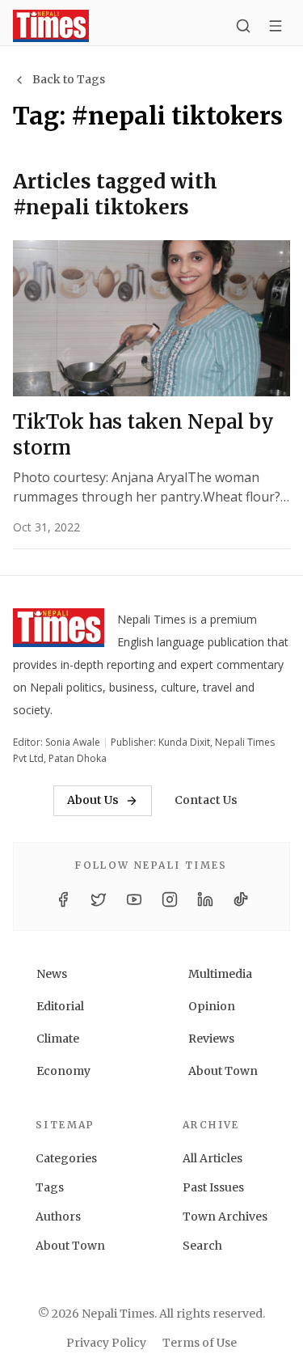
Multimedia (220, 974)
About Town (223, 1071)
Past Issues (213, 1187)
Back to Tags (68, 79)
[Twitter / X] (98, 899)
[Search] (243, 25)
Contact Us (206, 800)
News (51, 974)
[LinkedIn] (205, 899)
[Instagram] (169, 899)
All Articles (212, 1158)
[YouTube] (134, 899)
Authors (58, 1216)
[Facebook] (63, 899)
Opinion (211, 1006)
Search (202, 1245)
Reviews (211, 1038)
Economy (63, 1071)
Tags (50, 1187)
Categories (66, 1158)
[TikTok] (240, 899)
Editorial (60, 1006)
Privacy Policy (106, 1342)
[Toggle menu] (275, 25)
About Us (93, 800)
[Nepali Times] (58, 631)
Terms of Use (199, 1342)
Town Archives (225, 1216)
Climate (57, 1038)
